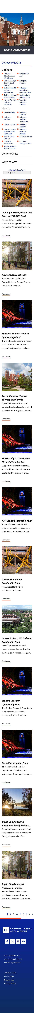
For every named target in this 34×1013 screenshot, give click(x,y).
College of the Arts (24, 75)
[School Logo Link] (16, 930)
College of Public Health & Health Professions (10, 131)
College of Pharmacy (23, 125)
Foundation (9, 976)
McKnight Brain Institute (9, 137)
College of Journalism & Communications (25, 90)
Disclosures (9, 980)
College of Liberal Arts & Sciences (10, 96)
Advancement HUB (12, 955)
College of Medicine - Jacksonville (23, 119)
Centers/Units (10, 153)
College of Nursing (10, 124)
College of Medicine (7, 118)
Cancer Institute (9, 112)
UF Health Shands (25, 136)
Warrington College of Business (23, 102)
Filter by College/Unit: (17, 170)
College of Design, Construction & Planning (10, 83)
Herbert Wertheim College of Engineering (10, 102)
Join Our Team (10, 972)
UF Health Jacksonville (8, 142)
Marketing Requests (12, 962)
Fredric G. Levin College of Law (24, 96)
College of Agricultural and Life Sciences (9, 76)
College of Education (23, 82)
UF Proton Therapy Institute (25, 142)
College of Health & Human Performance (10, 90)
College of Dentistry (23, 113)
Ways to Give (9, 161)
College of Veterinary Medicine (23, 131)
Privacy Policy (10, 983)
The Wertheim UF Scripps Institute (10, 147)
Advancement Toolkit (13, 959)
